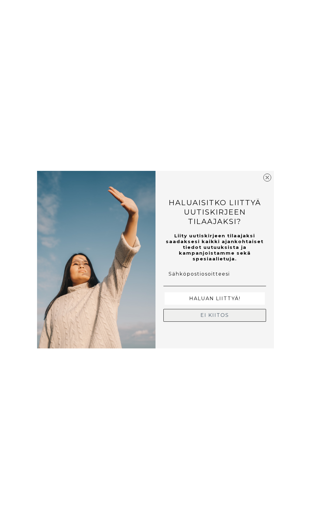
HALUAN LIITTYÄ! (215, 298)
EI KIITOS (214, 315)
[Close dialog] (267, 177)
